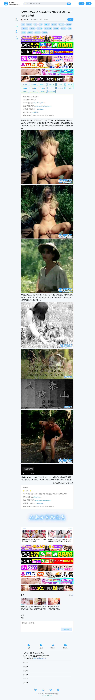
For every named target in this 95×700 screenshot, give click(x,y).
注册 (88, 3)
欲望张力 (61, 24)
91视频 (42, 91)
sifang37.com (37, 497)
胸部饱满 (69, 24)
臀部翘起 (54, 24)
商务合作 (25, 662)
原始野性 (45, 32)
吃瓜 (41, 24)
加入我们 (25, 674)
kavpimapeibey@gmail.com (43, 106)
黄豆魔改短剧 (51, 91)
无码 (35, 24)
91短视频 (43, 88)
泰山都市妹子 (48, 28)
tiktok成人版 (60, 88)
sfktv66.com (40, 109)
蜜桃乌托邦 (51, 84)
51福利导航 (35, 112)
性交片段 (39, 28)
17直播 (60, 84)
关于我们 (25, 682)
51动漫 (24, 91)
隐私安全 (49, 695)
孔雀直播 (25, 88)
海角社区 (34, 88)
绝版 (23, 24)
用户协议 (44, 695)
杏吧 (34, 91)
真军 (70, 28)
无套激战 (56, 28)
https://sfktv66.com (42, 657)
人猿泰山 (32, 28)
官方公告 (25, 678)
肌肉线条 (37, 32)
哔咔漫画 (69, 88)
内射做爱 (63, 28)
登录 (81, 3)
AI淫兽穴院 (69, 84)
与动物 (23, 32)
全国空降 (25, 84)
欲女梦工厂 (42, 84)
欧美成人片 (24, 28)
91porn (51, 88)
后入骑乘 (29, 24)
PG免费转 (33, 84)
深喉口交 (47, 24)
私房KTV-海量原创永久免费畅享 (51, 693)
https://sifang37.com (39, 103)
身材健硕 (30, 32)
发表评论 (66, 629)
